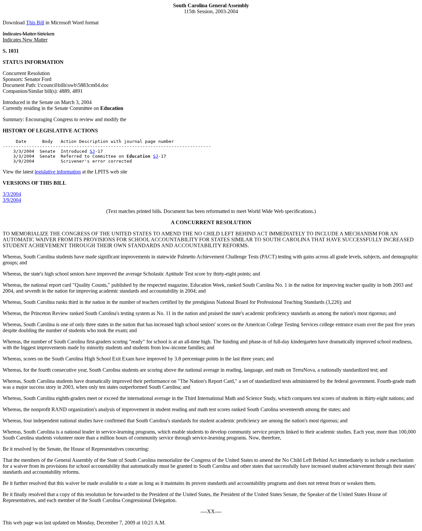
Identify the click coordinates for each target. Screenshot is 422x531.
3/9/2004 (12, 200)
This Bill (35, 22)
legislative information (58, 171)
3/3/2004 (12, 194)
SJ (92, 151)
